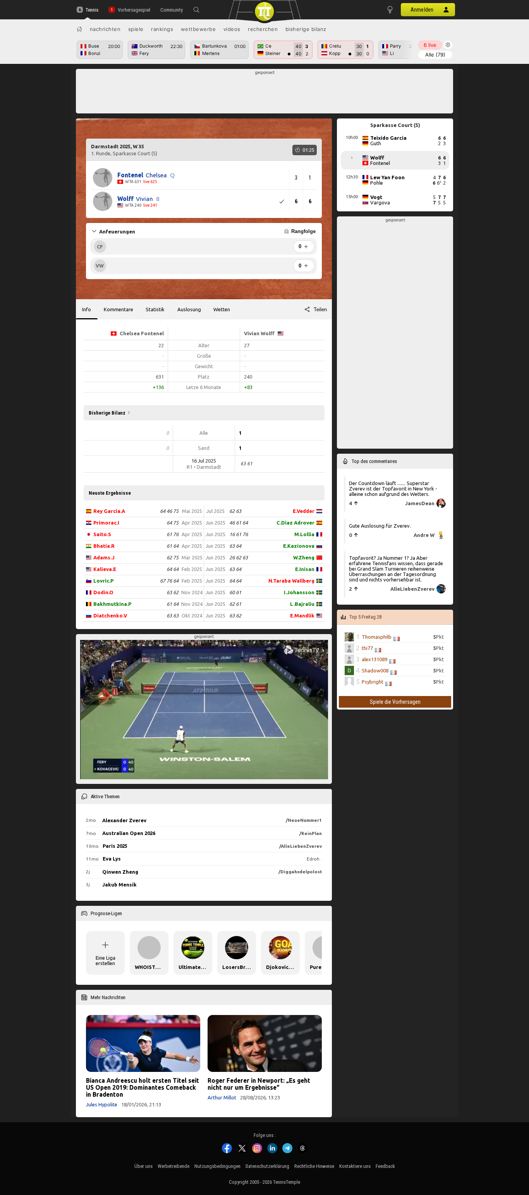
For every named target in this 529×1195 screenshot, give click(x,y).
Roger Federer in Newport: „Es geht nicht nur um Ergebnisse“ (259, 1084)
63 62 (173, 592)
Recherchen (263, 29)
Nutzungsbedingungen (217, 1166)
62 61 (235, 604)
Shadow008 (375, 670)
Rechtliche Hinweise (314, 1166)
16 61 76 (238, 534)
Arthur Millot (222, 1097)
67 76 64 (169, 580)
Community (171, 10)
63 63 (173, 615)
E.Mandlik (302, 615)
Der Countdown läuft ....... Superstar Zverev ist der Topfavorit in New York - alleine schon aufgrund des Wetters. (393, 488)
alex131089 (374, 659)
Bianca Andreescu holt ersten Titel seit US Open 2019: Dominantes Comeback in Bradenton (142, 1087)
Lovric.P (103, 580)
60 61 (235, 592)
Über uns (143, 1166)
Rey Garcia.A (109, 511)
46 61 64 (238, 522)
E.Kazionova (298, 546)
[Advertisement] (265, 93)
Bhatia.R (104, 546)
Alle (435, 54)
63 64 (235, 546)
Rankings (162, 29)
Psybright (372, 681)
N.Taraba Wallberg (291, 580)
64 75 (173, 522)
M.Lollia (304, 534)
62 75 (173, 557)
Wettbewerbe (198, 29)
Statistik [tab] (155, 309)
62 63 (235, 511)
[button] (196, 9)
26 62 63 (238, 557)
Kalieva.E (104, 569)
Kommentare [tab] (118, 309)
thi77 (367, 648)
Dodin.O (103, 592)
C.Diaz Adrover (295, 522)
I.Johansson (299, 592)
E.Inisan (304, 569)
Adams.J (104, 557)
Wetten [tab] (221, 309)
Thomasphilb (377, 637)
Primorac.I (106, 522)
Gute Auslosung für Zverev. (380, 525)
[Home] (79, 29)
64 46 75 (169, 511)
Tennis (92, 10)
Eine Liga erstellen (105, 960)
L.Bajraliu (302, 604)
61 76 (173, 534)
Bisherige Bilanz (305, 29)
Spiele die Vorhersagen (395, 702)
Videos (231, 29)
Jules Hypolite (101, 1104)
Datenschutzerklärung (267, 1166)
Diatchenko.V (110, 615)
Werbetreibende (173, 1166)
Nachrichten (105, 29)
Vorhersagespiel (134, 10)
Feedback (385, 1166)
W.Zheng (303, 557)
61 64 (173, 546)
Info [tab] (86, 309)
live (430, 45)
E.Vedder (303, 511)
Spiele (136, 29)
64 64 (173, 569)
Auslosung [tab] (189, 309)
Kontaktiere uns (355, 1166)
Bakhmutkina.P (112, 604)
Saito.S (102, 534)
